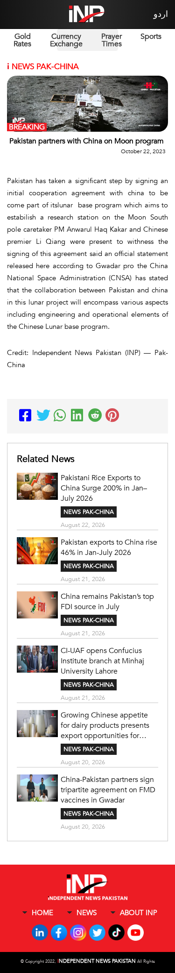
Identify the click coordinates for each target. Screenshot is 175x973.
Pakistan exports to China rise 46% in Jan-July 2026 (109, 547)
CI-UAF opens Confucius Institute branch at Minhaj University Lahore (102, 661)
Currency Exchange (66, 40)
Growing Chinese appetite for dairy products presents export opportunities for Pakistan (105, 725)
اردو (161, 14)
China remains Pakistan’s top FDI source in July (107, 601)
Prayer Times (111, 40)
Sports (150, 36)
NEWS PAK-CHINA (88, 512)
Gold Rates (22, 40)
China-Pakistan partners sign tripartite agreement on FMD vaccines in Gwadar (108, 789)
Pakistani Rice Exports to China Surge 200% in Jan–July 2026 (104, 488)
